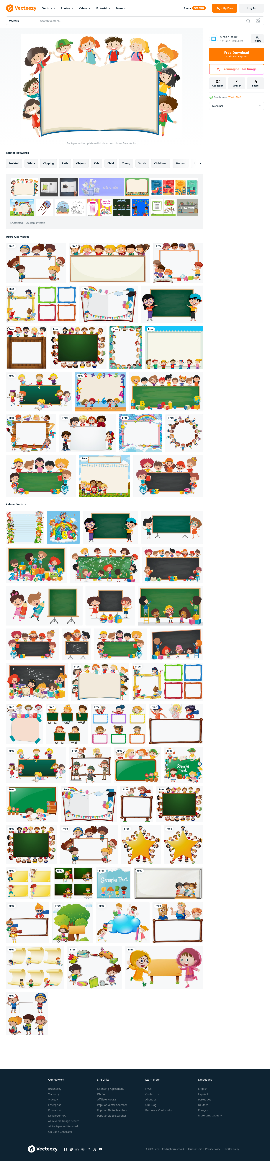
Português (204, 1099)
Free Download (236, 54)
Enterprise (54, 1105)
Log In (251, 8)
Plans (187, 8)
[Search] (248, 21)
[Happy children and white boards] (118, 724)
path (65, 163)
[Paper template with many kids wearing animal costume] (25, 527)
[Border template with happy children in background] (125, 347)
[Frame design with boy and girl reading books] (32, 804)
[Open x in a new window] (94, 1149)
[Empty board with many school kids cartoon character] (178, 263)
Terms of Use (195, 1149)
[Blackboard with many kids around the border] (78, 347)
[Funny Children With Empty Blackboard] (172, 304)
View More (187, 207)
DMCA (101, 1094)
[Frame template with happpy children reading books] (41, 304)
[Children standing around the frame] (26, 347)
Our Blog (150, 1105)
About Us (151, 1099)
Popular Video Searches (112, 1115)
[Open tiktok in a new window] (88, 1149)
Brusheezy (54, 1088)
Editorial (101, 8)
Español (203, 1094)
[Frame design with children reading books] (183, 765)
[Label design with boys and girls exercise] (28, 883)
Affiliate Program (107, 1099)
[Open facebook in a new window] (65, 1149)
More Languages (208, 1115)
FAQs (148, 1088)
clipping (48, 163)
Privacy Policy (212, 1149)
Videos (83, 8)
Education (54, 1110)
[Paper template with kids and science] (24, 724)
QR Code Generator (60, 1132)
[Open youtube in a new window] (100, 1149)
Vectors (47, 8)
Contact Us (152, 1094)
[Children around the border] (184, 433)
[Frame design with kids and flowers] (137, 765)
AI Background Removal (63, 1126)
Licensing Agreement (110, 1088)
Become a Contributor (159, 1110)
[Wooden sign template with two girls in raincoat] (164, 967)
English (202, 1088)
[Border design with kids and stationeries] (94, 967)
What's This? (234, 97)
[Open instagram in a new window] (71, 1149)
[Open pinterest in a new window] (82, 1149)
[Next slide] (197, 163)
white (31, 163)
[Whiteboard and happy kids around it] (36, 263)
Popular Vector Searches (112, 1105)
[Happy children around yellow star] (141, 844)
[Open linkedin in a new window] (77, 1149)
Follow (257, 40)
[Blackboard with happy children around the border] (39, 391)
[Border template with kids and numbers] (100, 391)
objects (81, 163)
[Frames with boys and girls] (73, 883)
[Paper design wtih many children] (113, 883)
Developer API (57, 1115)
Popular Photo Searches (112, 1110)
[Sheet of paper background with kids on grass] (104, 476)
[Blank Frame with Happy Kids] (87, 433)
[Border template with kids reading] (123, 922)
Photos (65, 8)
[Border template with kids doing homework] (168, 883)
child (110, 163)
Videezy (53, 1099)
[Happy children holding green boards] (67, 724)
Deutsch (203, 1105)
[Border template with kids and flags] (108, 304)
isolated (14, 163)
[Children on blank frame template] (109, 263)
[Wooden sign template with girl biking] (72, 922)
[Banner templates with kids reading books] (35, 967)
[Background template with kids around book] (100, 682)
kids (96, 163)
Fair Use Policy (231, 1149)
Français (203, 1110)
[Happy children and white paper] (27, 1013)
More (119, 8)
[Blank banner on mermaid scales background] (140, 433)
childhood (160, 163)
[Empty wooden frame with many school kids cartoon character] (31, 433)
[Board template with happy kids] (176, 724)
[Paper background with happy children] (174, 347)
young (126, 163)
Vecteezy (53, 1094)
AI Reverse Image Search (63, 1121)
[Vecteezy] (21, 8)
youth (142, 163)
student (181, 163)
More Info (217, 106)
